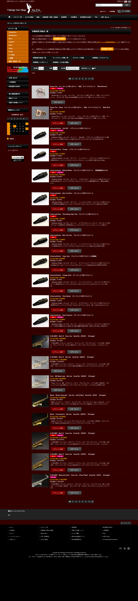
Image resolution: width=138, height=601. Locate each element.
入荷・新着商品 (45, 536)
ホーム (11, 527)
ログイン (104, 11)
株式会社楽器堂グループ (78, 536)
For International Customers (110, 539)
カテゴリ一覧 (44, 527)
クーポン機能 (75, 533)
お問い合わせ (13, 78)
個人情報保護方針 (14, 94)
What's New (44, 533)
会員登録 (112, 11)
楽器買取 (74, 527)
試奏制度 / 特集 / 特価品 (47, 530)
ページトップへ (127, 523)
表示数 (36, 68)
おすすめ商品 (44, 539)
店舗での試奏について (16, 102)
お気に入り (13, 539)
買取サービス (13, 98)
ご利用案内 (12, 82)
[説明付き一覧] (94, 68)
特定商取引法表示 (14, 86)
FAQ (104, 533)
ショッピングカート (15, 536)
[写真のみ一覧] (89, 68)
